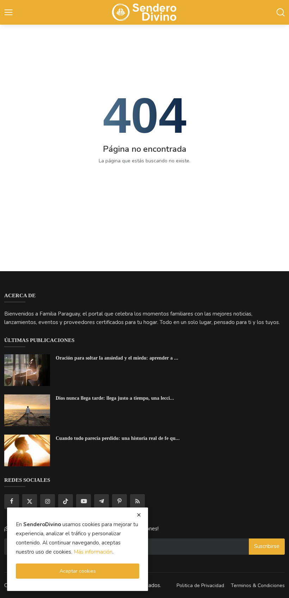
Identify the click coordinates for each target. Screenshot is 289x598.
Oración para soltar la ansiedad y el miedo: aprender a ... (117, 358)
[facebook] (11, 501)
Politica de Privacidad (200, 585)
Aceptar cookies (78, 571)
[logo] (144, 12)
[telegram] (101, 501)
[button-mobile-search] (280, 12)
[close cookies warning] (138, 515)
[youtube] (83, 501)
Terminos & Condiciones (258, 585)
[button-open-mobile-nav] (8, 12)
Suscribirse (266, 546)
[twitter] (29, 501)
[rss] (137, 501)
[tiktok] (65, 501)
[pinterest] (119, 501)
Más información (93, 551)
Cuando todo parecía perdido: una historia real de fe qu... (118, 438)
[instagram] (47, 501)
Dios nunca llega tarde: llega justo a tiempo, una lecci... (115, 398)
